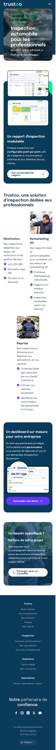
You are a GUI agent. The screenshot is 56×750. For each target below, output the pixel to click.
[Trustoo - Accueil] (13, 4)
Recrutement (28, 618)
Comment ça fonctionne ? (28, 641)
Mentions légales (28, 731)
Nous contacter (28, 669)
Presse (28, 622)
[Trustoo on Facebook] (16, 713)
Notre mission (28, 609)
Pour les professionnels (28, 650)
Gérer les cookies (28, 734)
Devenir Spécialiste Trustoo (28, 684)
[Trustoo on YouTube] (40, 713)
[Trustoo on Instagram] (22, 713)
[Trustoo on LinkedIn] (28, 713)
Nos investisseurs (28, 614)
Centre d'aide (28, 665)
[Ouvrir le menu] (49, 4)
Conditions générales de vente (28, 727)
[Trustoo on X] (34, 713)
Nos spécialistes (28, 646)
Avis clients (28, 627)
